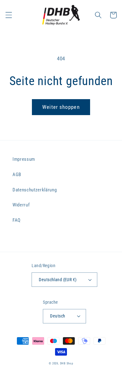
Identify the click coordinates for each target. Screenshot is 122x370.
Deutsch (57, 315)
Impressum (24, 159)
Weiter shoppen (60, 107)
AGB (17, 174)
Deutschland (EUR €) (57, 279)
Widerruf (21, 205)
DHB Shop (66, 363)
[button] (8, 15)
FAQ (17, 220)
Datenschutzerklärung (35, 190)
